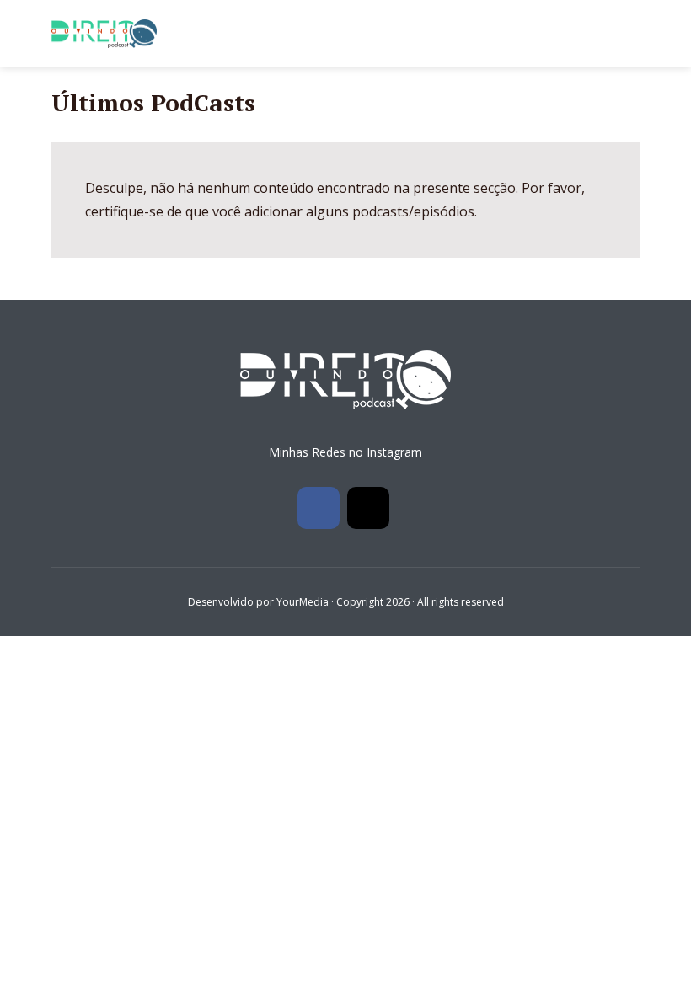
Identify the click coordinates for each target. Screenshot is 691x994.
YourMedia (302, 602)
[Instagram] (368, 508)
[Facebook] (318, 508)
